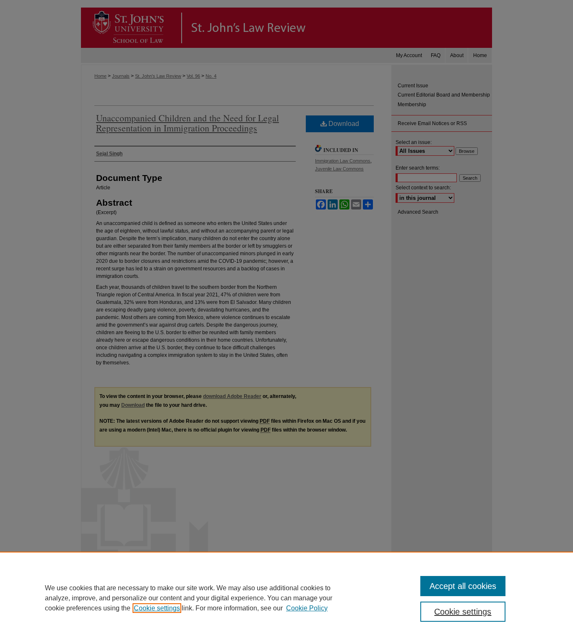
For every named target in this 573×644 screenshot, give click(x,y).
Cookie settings (157, 608)
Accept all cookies (463, 586)
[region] (286, 598)
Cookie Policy (307, 608)
